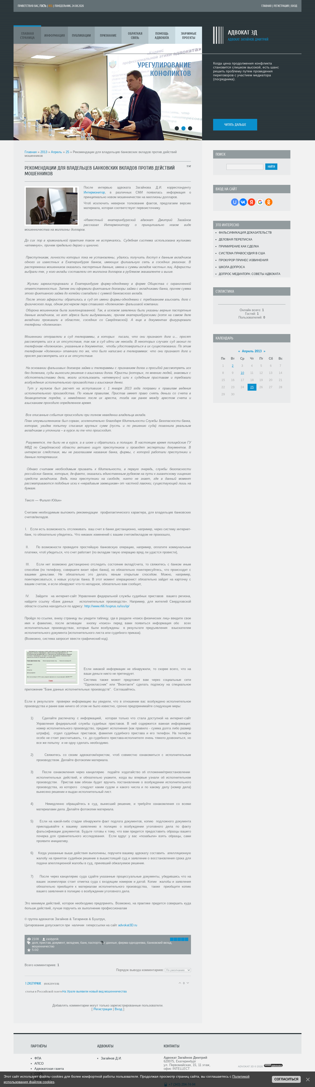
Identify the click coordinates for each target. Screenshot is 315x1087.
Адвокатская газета (49, 1069)
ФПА (37, 1058)
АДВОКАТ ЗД (242, 32)
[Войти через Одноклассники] (268, 202)
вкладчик (72, 942)
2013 (43, 152)
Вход (294, 6)
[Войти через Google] (260, 202)
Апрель (56, 152)
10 (242, 373)
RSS (50, 6)
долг (35, 942)
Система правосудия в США (242, 253)
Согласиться (286, 1079)
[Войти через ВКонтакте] (243, 202)
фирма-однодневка (131, 942)
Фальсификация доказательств (245, 232)
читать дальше (235, 125)
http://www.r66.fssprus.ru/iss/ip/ (106, 606)
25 (67, 152)
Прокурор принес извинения (243, 260)
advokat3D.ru (127, 925)
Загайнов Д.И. (111, 1058)
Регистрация (281, 6)
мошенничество (43, 946)
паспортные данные (102, 942)
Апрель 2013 (252, 351)
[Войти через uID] (234, 202)
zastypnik (52, 939)
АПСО (39, 1063)
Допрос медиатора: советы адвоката (249, 274)
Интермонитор (94, 192)
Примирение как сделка (239, 246)
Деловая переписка (235, 239)
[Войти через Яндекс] (251, 202)
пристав (45, 942)
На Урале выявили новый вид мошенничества (94, 991)
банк (83, 942)
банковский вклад (159, 942)
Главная (266, 6)
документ (58, 942)
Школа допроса (232, 267)
